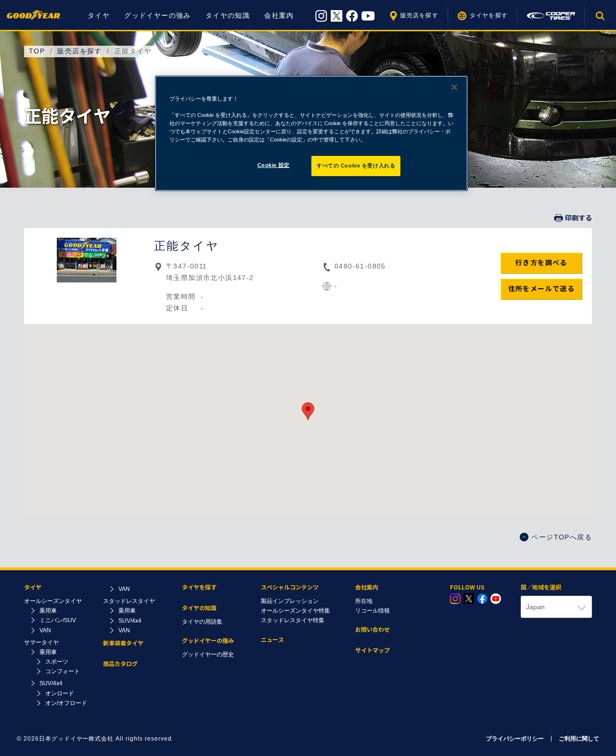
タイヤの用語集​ (202, 621)
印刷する (578, 218)
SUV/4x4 (51, 683)
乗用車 (48, 610)
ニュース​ (272, 639)
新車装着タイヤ (123, 643)
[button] (308, 411)
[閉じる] (454, 87)
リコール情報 (372, 610)
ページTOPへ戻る (561, 537)
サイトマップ (372, 650)
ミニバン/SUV (57, 620)
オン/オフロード (66, 703)
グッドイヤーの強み (157, 15)
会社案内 (279, 15)
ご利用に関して (579, 738)
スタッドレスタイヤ (129, 601)
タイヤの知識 (227, 15)
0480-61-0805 (360, 266)
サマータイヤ (41, 642)
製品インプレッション (290, 601)
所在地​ (363, 601)
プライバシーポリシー (515, 738)
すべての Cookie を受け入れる (356, 165)
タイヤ (99, 15)
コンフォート (62, 671)
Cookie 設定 (273, 165)
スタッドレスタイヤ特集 (292, 620)
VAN (45, 630)
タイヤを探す (489, 15)
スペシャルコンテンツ (290, 587)
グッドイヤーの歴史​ (208, 654)
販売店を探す (419, 15)
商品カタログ (120, 663)
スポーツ (56, 661)
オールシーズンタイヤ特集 (295, 610)
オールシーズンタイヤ (53, 601)
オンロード (59, 693)
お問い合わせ (372, 629)
